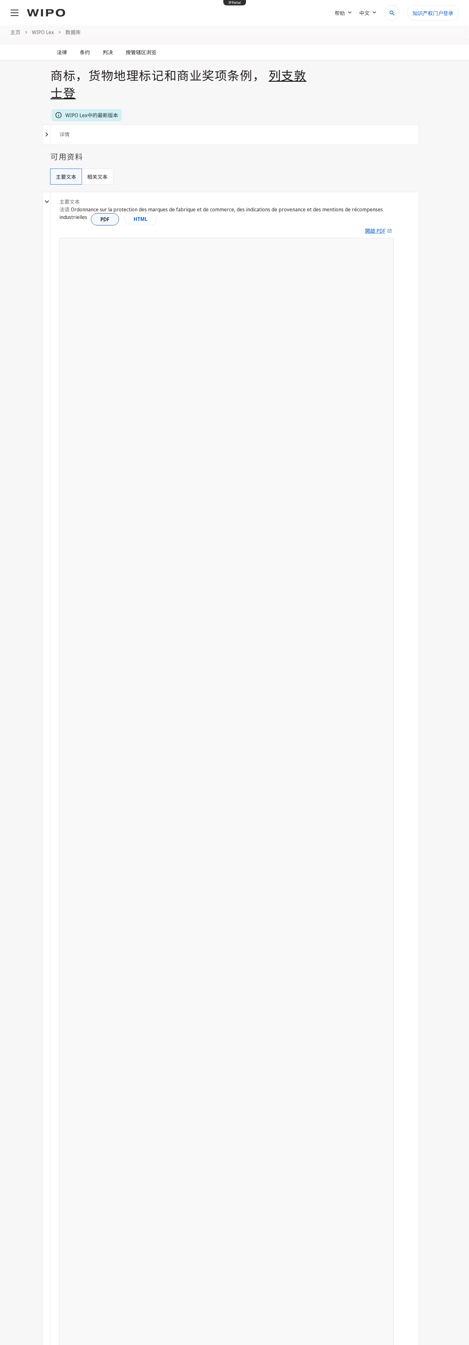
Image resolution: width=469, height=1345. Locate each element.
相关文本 (97, 176)
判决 (108, 52)
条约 (85, 52)
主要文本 (66, 176)
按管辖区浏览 (141, 52)
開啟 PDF (375, 230)
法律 (62, 52)
